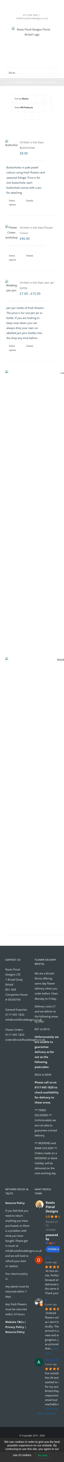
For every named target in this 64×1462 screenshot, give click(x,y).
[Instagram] (13, 1059)
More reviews (47, 1413)
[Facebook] (8, 1059)
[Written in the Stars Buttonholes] (11, 143)
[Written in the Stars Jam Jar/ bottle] (11, 286)
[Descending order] (47, 98)
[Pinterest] (27, 1059)
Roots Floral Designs (52, 1206)
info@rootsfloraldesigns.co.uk (32, 18)
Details (29, 200)
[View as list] (35, 116)
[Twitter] (17, 1059)
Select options (12, 202)
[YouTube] (22, 1059)
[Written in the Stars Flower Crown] (11, 232)
